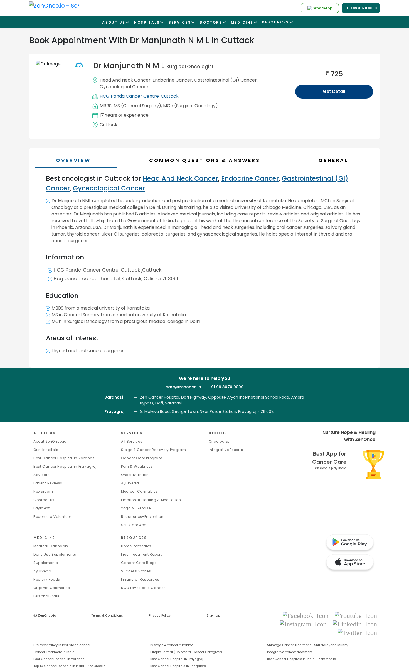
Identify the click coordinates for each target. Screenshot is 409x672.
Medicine (44, 537)
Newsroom (43, 491)
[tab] (207, 160)
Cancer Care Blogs (139, 562)
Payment (41, 508)
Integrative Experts (226, 449)
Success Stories (136, 571)
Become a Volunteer (52, 516)
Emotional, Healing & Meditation (151, 499)
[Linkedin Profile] (355, 624)
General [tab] (333, 160)
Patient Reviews (47, 483)
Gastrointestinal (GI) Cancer (225, 80)
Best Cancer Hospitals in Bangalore (178, 666)
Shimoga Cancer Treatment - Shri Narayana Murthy (307, 645)
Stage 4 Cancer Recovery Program (153, 449)
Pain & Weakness (137, 466)
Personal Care (46, 596)
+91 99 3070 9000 (226, 387)
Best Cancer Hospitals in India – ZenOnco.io (301, 659)
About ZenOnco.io (49, 441)
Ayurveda (130, 483)
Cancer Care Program (141, 458)
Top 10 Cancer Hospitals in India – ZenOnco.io (69, 666)
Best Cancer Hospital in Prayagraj (65, 466)
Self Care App (133, 525)
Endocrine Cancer (172, 80)
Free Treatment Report (141, 554)
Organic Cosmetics (51, 587)
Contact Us (44, 499)
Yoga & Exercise (136, 508)
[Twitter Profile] (357, 632)
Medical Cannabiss (139, 491)
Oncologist (219, 441)
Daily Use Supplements (54, 554)
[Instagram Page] (305, 624)
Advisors (41, 474)
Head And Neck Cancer (125, 80)
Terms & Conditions (107, 615)
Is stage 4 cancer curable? (171, 645)
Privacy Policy (160, 615)
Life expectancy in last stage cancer (61, 645)
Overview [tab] (73, 160)
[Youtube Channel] (356, 615)
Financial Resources (140, 579)
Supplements (45, 562)
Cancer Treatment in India (54, 652)
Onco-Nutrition (135, 474)
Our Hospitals (45, 449)
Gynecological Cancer (124, 87)
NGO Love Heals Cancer (143, 587)
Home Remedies (136, 546)
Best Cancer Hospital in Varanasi (64, 458)
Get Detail (334, 91)
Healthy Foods (46, 579)
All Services (131, 441)
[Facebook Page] (307, 615)
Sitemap (213, 615)
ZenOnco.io (44, 615)
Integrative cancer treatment (289, 652)
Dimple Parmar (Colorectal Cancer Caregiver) (186, 652)
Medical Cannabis (50, 546)
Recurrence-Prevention (142, 516)
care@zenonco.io (183, 387)
